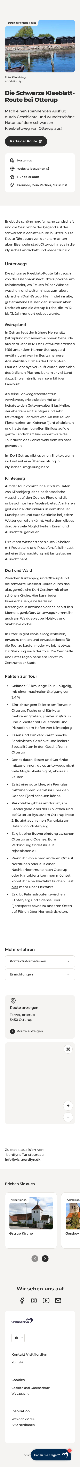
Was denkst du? (23, 1419)
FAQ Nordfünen (23, 1425)
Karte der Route (23, 141)
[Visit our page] (21, 1300)
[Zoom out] (68, 1117)
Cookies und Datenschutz (30, 1388)
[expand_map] (68, 1049)
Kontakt (17, 1362)
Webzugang (20, 1393)
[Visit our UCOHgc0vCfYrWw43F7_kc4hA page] (46, 1300)
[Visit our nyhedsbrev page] (58, 1300)
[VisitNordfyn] (22, 1320)
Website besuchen (31, 168)
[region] (40, 1083)
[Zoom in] (68, 1106)
